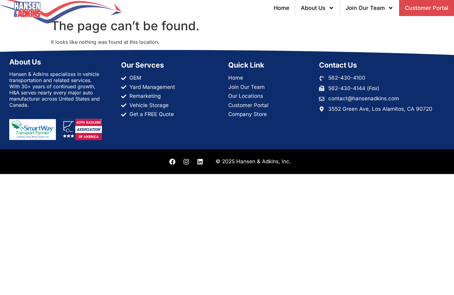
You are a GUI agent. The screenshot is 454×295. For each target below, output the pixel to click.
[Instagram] (186, 162)
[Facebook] (172, 162)
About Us (313, 8)
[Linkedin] (200, 162)
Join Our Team (365, 8)
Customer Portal (426, 8)
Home (281, 8)
